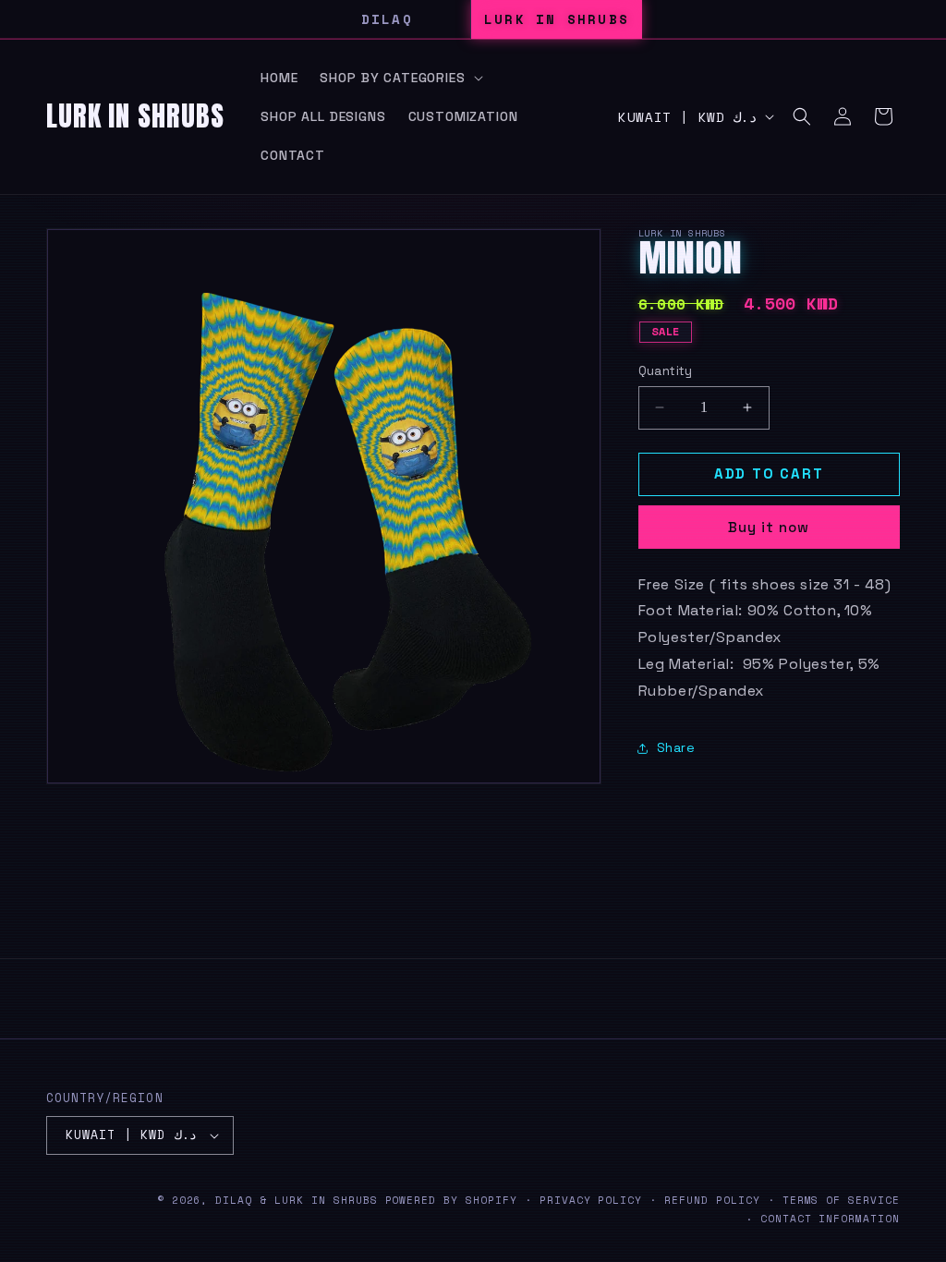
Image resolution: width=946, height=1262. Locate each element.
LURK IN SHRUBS (556, 19)
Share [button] (676, 747)
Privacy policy (591, 1200)
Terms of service (841, 1200)
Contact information (830, 1218)
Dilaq (233, 1200)
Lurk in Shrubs (325, 1200)
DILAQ (387, 19)
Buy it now (768, 527)
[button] (399, 77)
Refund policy (711, 1200)
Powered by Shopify (451, 1200)
